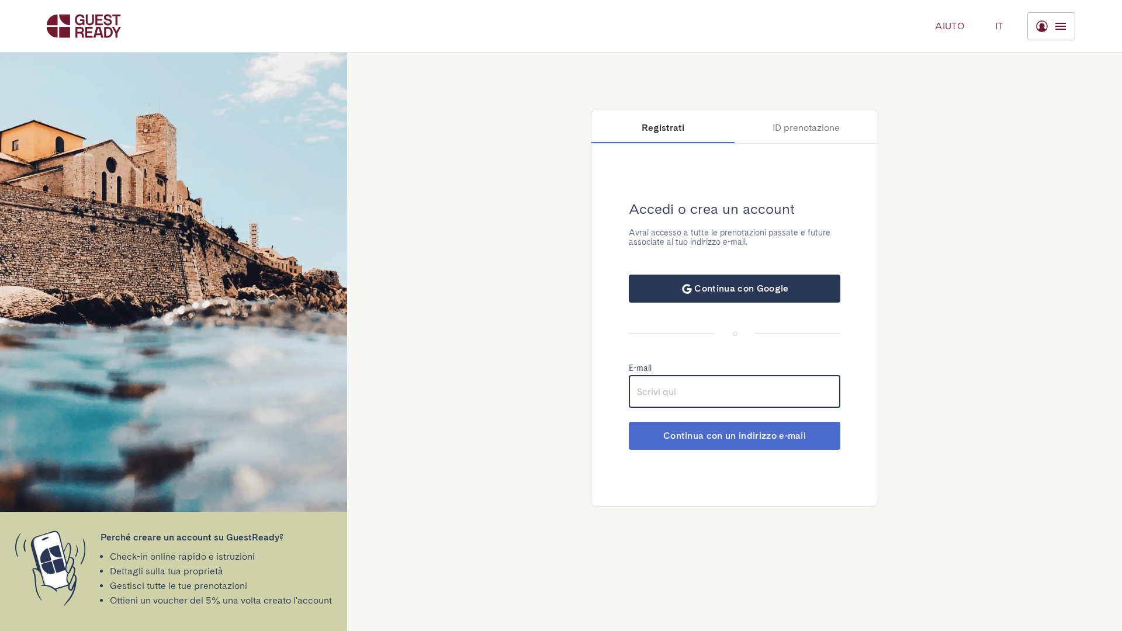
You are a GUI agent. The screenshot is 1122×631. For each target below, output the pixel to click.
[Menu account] (1051, 26)
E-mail (640, 368)
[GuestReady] (84, 26)
